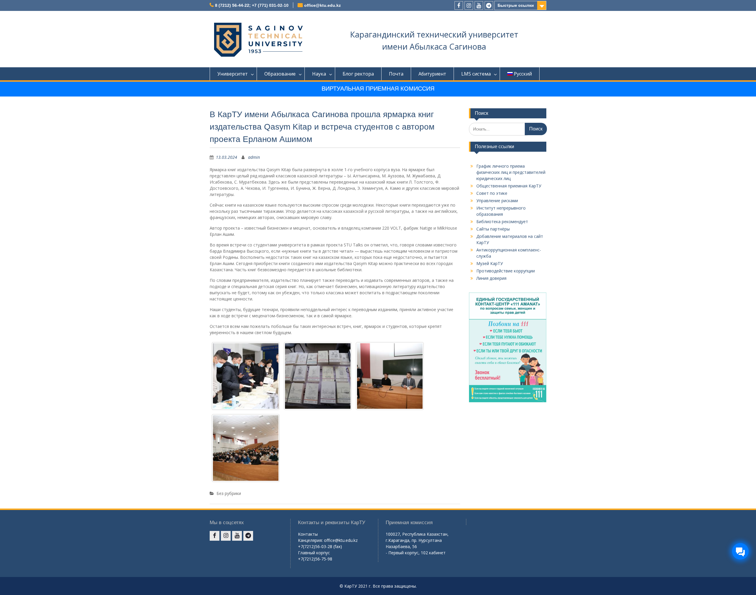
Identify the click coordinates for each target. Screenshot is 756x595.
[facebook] (458, 5)
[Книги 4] (246, 376)
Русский (523, 74)
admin (254, 157)
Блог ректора (358, 74)
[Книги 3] (318, 376)
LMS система (476, 74)
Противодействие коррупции (505, 271)
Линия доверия (491, 278)
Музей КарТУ (489, 263)
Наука (319, 74)
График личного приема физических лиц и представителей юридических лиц (510, 172)
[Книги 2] (246, 448)
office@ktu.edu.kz (322, 5)
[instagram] (469, 5)
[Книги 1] (390, 376)
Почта (396, 74)
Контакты (308, 534)
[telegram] (489, 5)
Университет (232, 74)
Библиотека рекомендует (502, 221)
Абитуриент (432, 74)
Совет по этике (491, 193)
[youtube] (479, 5)
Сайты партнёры (493, 229)
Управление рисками (497, 200)
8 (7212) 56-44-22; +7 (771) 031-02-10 (252, 5)
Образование (280, 74)
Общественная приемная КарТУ (508, 186)
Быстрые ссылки (516, 5)
